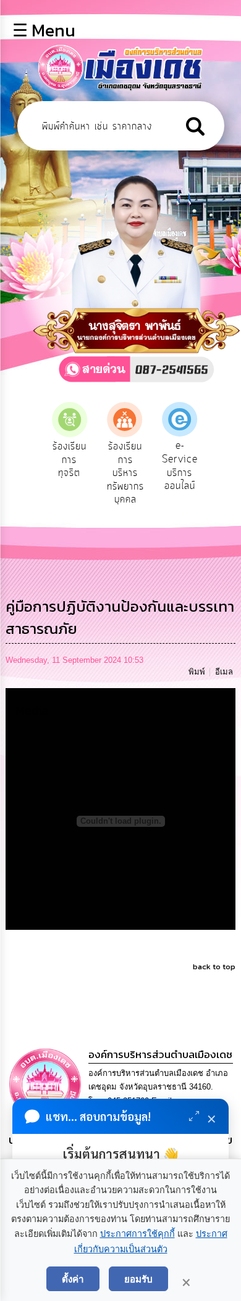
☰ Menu (43, 30)
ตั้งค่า (73, 1279)
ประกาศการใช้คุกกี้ (137, 1234)
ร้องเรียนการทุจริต (53, 459)
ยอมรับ (138, 1279)
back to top (214, 966)
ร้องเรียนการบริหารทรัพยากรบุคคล (109, 473)
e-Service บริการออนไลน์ (164, 465)
